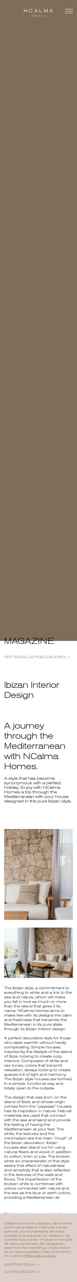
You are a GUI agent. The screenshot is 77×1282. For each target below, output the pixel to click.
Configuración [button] (20, 1272)
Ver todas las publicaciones (35, 657)
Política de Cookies (39, 1256)
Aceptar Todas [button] (20, 1265)
